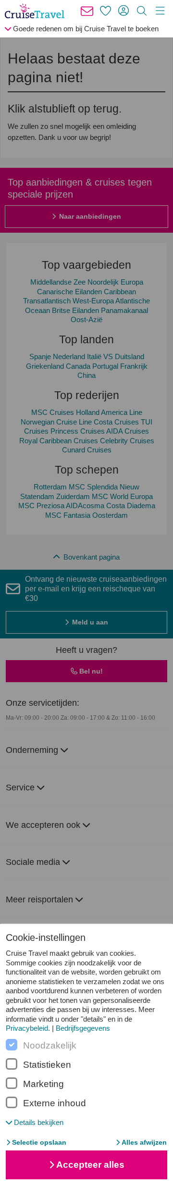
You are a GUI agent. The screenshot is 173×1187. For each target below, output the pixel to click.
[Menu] (160, 11)
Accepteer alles (90, 1165)
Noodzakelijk (49, 1045)
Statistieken (47, 1065)
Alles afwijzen (144, 1142)
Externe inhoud (54, 1103)
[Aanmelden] (123, 11)
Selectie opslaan (39, 1142)
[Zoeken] (142, 11)
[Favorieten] (105, 11)
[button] (34, 1122)
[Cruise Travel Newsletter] (87, 11)
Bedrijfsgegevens (83, 1028)
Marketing (43, 1084)
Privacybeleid (27, 1028)
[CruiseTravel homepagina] (36, 11)
